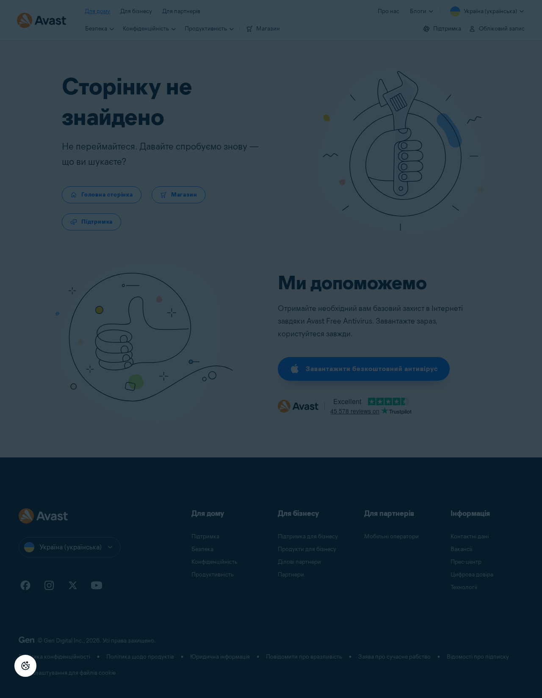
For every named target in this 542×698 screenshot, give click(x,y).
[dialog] (271, 349)
